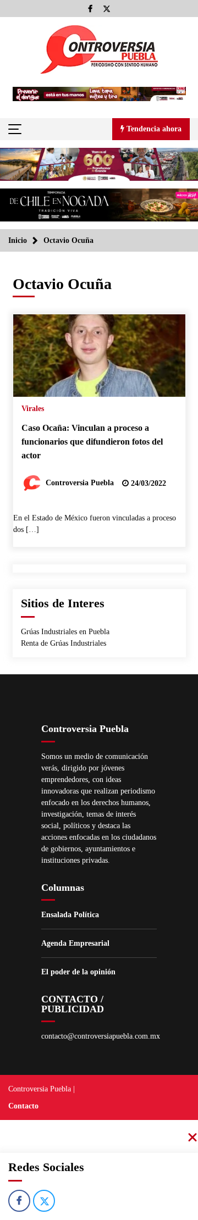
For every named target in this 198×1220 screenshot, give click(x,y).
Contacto (23, 1106)
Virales (32, 408)
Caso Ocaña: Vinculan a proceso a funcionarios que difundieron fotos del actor (92, 441)
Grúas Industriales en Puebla (65, 632)
